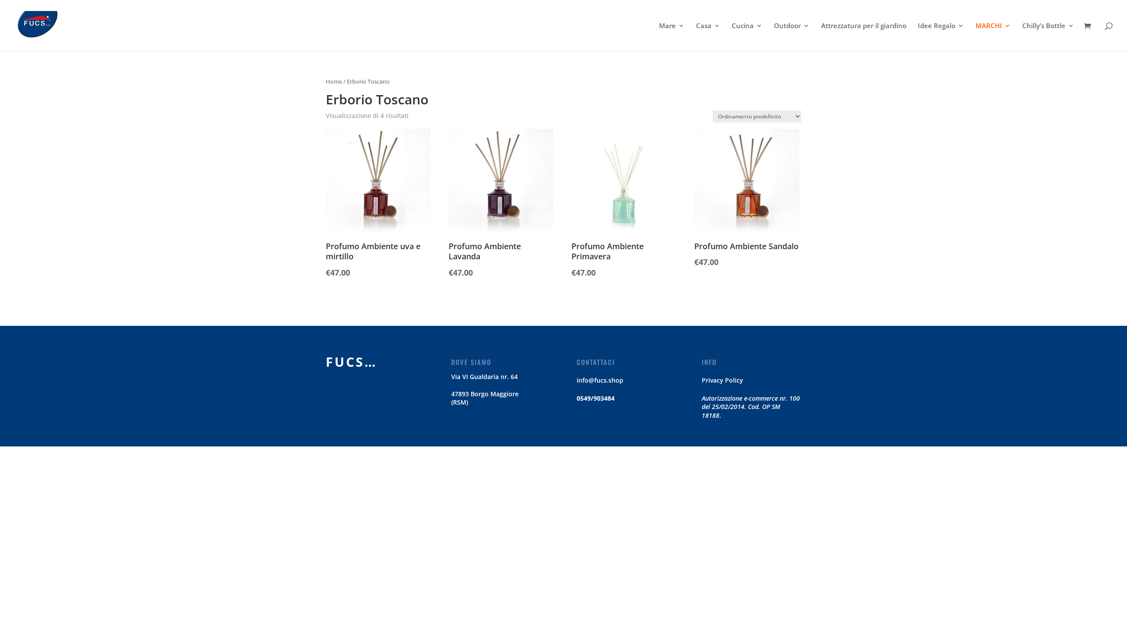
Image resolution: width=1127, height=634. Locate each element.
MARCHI (989, 26)
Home (334, 81)
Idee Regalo (936, 26)
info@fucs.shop (600, 380)
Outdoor (787, 26)
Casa (703, 26)
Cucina (743, 26)
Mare (667, 26)
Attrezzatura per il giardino (863, 26)
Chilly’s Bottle (1043, 26)
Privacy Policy (722, 380)
